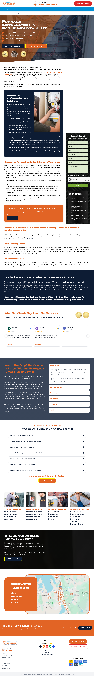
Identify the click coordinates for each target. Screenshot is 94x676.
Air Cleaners (76, 516)
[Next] (87, 335)
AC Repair (9, 519)
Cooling (20, 9)
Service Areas (47, 657)
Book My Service (83, 3)
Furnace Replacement (35, 512)
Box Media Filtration (78, 519)
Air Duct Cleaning (77, 524)
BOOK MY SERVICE (36, 46)
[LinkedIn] (53, 646)
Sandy (3, 653)
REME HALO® (76, 512)
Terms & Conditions (81, 175)
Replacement (54, 512)
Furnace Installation (34, 516)
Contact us (28, 84)
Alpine (13, 593)
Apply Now (12, 218)
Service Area (71, 9)
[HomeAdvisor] (44, 646)
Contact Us (47, 481)
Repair (52, 519)
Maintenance (54, 514)
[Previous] (6, 335)
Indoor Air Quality (37, 9)
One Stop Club (32, 239)
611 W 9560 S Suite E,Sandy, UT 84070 (7, 656)
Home (3, 13)
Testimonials (55, 9)
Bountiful (14, 603)
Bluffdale (14, 599)
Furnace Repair (33, 519)
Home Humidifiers (78, 514)
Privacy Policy (56, 674)
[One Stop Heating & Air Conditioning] (9, 3)
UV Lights (75, 521)
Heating (6, 9)
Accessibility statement (65, 674)
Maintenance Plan (78, 647)
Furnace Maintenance (35, 514)
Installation (54, 516)
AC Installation (11, 516)
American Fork (16, 596)
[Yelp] (47, 646)
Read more (10, 344)
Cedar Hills (15, 606)
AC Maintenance (11, 514)
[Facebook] (40, 646)
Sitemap (72, 674)
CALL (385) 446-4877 (13, 46)
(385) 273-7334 (5, 665)
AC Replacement (11, 512)
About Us (86, 9)
